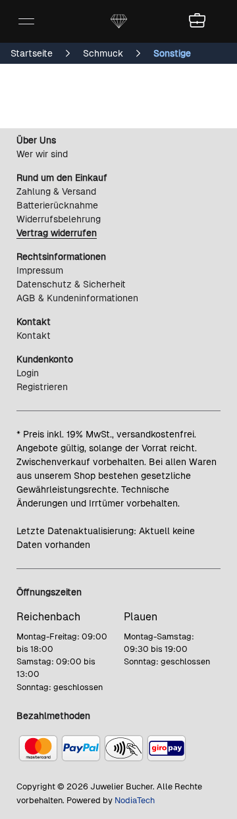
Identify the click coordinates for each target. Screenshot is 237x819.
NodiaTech (135, 800)
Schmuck (103, 53)
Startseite (32, 53)
